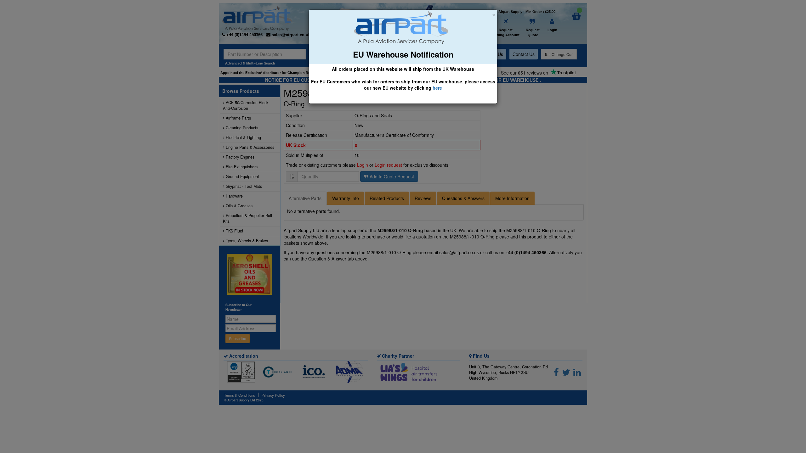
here (437, 88)
